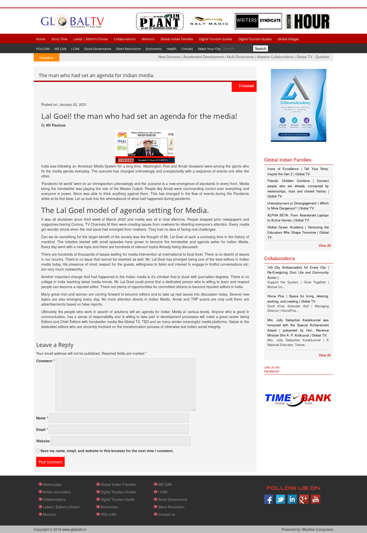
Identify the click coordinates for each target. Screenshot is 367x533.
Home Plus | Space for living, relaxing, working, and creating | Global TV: (298, 299)
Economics (154, 48)
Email (42, 429)
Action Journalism (57, 491)
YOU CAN (43, 48)
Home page (52, 484)
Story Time (59, 39)
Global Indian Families (177, 39)
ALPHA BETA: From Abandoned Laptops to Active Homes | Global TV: (298, 218)
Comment (45, 360)
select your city (209, 48)
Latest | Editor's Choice (61, 506)
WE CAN (60, 48)
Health (172, 48)
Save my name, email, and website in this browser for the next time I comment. (107, 450)
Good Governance (97, 48)
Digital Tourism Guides (215, 39)
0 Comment (246, 85)
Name (42, 417)
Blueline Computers (317, 529)
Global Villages (288, 39)
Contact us (166, 514)
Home (40, 39)
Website (43, 440)
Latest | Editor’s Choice (90, 39)
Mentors (148, 39)
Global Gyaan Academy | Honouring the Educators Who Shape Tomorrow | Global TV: (298, 232)
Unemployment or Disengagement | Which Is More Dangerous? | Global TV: (298, 206)
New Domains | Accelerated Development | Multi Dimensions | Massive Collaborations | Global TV (227, 56)
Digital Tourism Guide (118, 499)
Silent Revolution (128, 48)
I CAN (75, 48)
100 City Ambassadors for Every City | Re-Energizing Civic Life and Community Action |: (298, 272)
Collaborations (125, 39)
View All (325, 245)
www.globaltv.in (74, 529)
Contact (187, 48)
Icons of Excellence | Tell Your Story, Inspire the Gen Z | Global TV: (298, 171)
